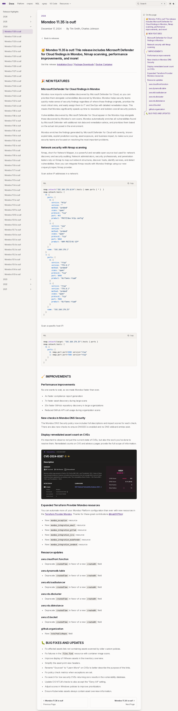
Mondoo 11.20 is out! (13, 106)
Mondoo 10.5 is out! (13, 240)
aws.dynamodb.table (157, 88)
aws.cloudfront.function (158, 84)
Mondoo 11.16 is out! (13, 126)
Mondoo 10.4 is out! (13, 244)
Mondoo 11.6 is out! (12, 175)
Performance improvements (158, 55)
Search (152, 3)
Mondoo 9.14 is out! (13, 269)
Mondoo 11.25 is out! (13, 81)
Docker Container (104, 64)
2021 (5, 289)
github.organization (157, 109)
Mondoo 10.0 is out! (13, 264)
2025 (5, 21)
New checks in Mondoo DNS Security (159, 61)
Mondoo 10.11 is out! (13, 210)
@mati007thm (115, 514)
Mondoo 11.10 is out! (13, 155)
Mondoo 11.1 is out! (12, 200)
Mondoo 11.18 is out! (13, 116)
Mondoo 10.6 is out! (13, 235)
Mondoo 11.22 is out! (13, 96)
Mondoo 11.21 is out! (13, 101)
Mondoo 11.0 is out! (12, 205)
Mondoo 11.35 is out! (13, 31)
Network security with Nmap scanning (159, 45)
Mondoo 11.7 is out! (12, 170)
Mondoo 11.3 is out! (12, 190)
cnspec (30, 3)
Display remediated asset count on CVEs (160, 67)
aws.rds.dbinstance (157, 101)
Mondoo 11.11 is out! (12, 150)
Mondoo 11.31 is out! (13, 51)
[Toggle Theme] (172, 3)
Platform (20, 3)
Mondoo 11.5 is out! (12, 180)
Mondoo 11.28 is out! (13, 66)
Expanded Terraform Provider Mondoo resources (159, 74)
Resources (64, 3)
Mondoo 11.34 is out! (13, 36)
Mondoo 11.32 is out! (13, 46)
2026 (5, 17)
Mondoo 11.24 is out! (13, 86)
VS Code (53, 3)
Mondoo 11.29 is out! (13, 61)
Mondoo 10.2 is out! (13, 254)
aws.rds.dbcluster (156, 97)
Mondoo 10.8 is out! (13, 225)
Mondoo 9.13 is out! (12, 274)
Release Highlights (11, 12)
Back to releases (51, 38)
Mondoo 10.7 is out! (13, 230)
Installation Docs (64, 64)
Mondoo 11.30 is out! (13, 56)
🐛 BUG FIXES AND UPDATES (158, 113)
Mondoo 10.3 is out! (13, 249)
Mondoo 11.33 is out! (13, 41)
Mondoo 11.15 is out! (13, 130)
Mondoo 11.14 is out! (13, 135)
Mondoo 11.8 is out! (12, 165)
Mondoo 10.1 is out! (12, 259)
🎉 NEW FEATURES (154, 33)
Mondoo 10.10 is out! (13, 215)
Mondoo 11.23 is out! (13, 91)
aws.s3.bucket (155, 105)
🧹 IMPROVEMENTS (154, 51)
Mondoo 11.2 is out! (12, 195)
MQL (37, 3)
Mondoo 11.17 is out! (13, 121)
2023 (5, 279)
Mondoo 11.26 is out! (13, 76)
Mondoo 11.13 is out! (13, 140)
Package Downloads (84, 64)
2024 (5, 26)
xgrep (44, 3)
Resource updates (155, 80)
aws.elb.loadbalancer (158, 92)
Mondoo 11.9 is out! (12, 160)
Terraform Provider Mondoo (58, 514)
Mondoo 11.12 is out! (13, 145)
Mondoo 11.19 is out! (13, 111)
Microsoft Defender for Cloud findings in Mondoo (159, 39)
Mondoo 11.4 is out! (12, 185)
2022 (5, 284)
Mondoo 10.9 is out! (13, 220)
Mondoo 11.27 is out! (13, 71)
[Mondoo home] (4, 3)
